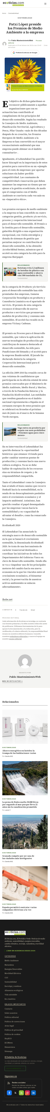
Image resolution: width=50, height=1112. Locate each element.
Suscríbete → (15, 1068)
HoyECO (8, 1038)
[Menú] (45, 3)
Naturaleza (9, 965)
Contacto (8, 1009)
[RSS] (21, 1092)
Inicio (4, 13)
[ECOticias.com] (13, 4)
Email (33, 610)
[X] (15, 1092)
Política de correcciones (15, 1021)
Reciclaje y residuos (13, 986)
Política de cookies (12, 1034)
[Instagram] (27, 1092)
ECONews (9, 1043)
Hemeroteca (10, 1047)
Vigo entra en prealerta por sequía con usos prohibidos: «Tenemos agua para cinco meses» (31, 432)
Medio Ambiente (12, 960)
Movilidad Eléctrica (13, 973)
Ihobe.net (7, 599)
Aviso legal (9, 1026)
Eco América (10, 999)
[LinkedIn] (33, 1092)
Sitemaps (8, 1051)
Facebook (23, 610)
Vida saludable (11, 994)
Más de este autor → (12, 681)
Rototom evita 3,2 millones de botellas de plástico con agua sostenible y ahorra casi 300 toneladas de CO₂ (31, 272)
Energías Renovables (13, 969)
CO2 (6, 977)
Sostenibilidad (13, 13)
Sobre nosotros (11, 1013)
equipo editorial (15, 639)
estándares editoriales (19, 636)
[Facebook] (9, 1092)
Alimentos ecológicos (14, 990)
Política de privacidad (14, 1030)
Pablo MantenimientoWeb (22, 40)
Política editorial (12, 1017)
